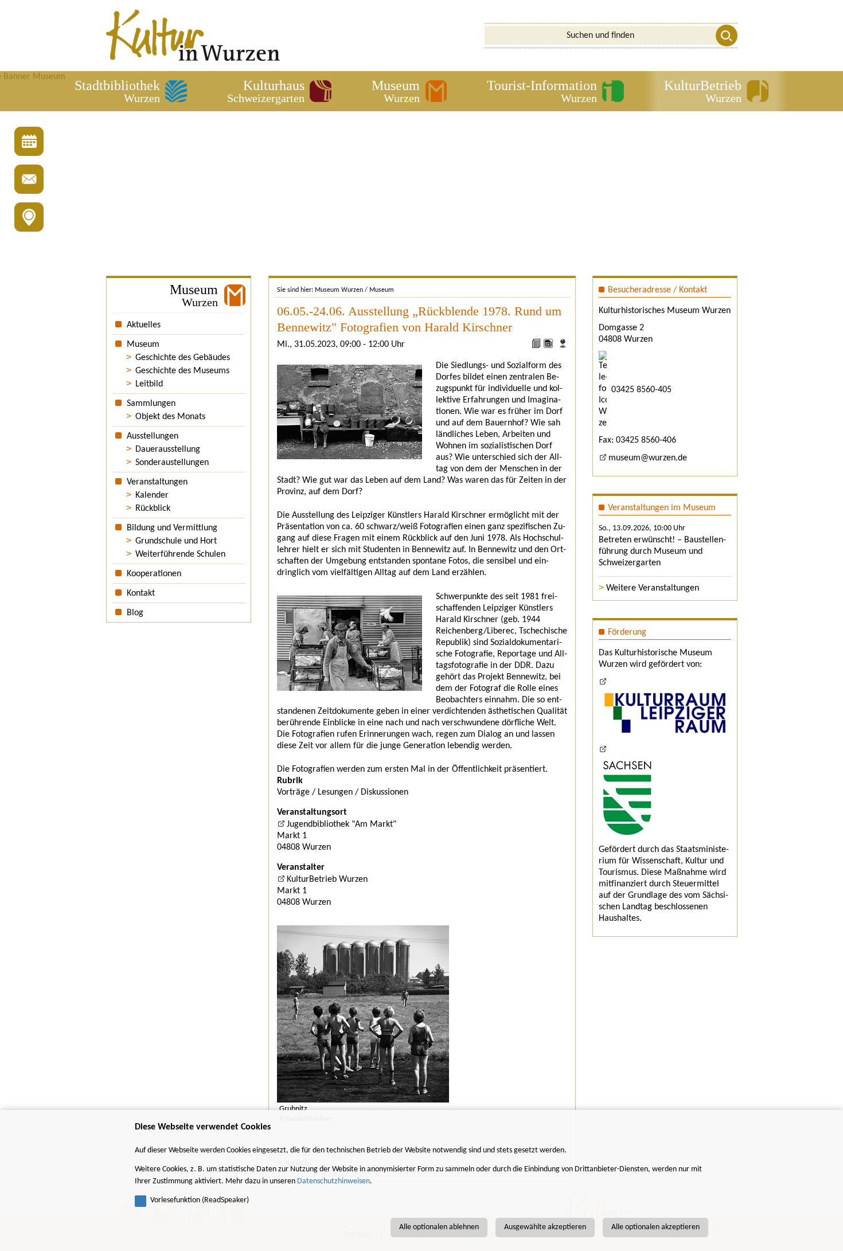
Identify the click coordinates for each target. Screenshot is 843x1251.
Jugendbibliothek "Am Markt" (341, 824)
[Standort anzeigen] (562, 345)
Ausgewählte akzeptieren (545, 1227)
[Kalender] (29, 141)
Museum (381, 290)
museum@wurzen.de (647, 458)
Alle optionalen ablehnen (439, 1227)
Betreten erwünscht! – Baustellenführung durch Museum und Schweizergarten (662, 551)
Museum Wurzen (339, 290)
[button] (130, 91)
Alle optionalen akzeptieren (655, 1227)
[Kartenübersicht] (29, 217)
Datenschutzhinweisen (333, 1181)
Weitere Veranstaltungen (652, 588)
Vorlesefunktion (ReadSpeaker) (199, 1200)
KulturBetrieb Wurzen (327, 879)
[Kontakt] (29, 179)
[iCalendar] (550, 345)
